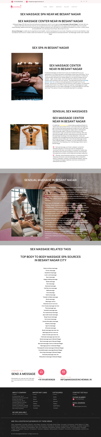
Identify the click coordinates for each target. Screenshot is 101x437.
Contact (74, 7)
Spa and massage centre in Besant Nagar (50, 343)
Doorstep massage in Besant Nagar (50, 352)
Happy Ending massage (50, 279)
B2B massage (50, 290)
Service (35, 401)
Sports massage (50, 326)
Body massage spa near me (50, 330)
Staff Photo (36, 406)
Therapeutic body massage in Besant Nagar (50, 348)
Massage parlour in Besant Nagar (50, 345)
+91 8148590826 (18, 1)
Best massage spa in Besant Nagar (50, 341)
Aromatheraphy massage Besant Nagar (50, 350)
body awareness (50, 211)
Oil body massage (50, 328)
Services (59, 7)
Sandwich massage (50, 273)
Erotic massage (50, 270)
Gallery (66, 7)
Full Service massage (50, 288)
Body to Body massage (50, 268)
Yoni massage (50, 292)
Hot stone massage (50, 319)
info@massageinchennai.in (36, 1)
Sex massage (50, 284)
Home (45, 7)
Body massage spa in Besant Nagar (50, 339)
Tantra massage (50, 295)
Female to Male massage (50, 297)
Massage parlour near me (50, 332)
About (51, 7)
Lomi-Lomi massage (51, 275)
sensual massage (52, 190)
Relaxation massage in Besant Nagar (50, 357)
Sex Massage (28, 21)
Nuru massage (50, 277)
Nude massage (50, 281)
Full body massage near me (50, 354)
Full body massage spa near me (50, 337)
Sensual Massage (17, 31)
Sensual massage (50, 286)
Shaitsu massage (50, 323)
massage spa (63, 125)
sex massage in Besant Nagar (69, 24)
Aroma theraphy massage (50, 321)
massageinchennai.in (21, 434)
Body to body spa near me (50, 334)
